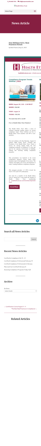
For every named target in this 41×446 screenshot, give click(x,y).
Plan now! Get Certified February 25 (15, 267)
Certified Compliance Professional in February (18, 264)
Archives (6, 288)
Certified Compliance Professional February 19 (18, 261)
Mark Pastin (14, 47)
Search (34, 239)
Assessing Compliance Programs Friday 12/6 (17, 270)
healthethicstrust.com (24, 73)
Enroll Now (14, 187)
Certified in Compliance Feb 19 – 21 (15, 258)
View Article (11, 344)
